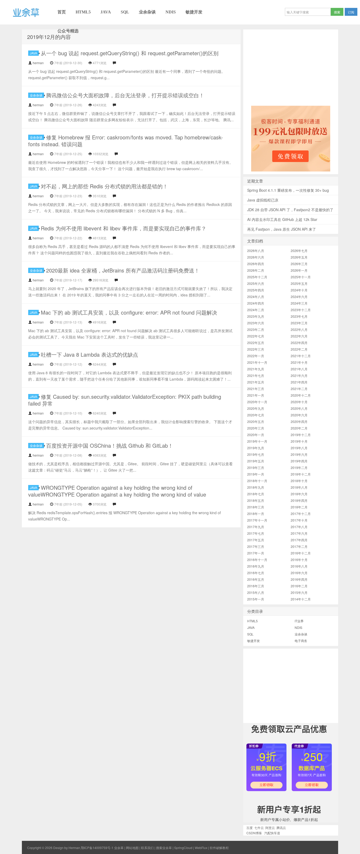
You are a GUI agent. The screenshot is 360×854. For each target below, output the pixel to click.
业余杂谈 (147, 12)
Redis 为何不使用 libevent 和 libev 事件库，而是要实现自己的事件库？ (123, 228)
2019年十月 (299, 441)
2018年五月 (255, 500)
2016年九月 (255, 566)
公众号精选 (68, 31)
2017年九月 (255, 526)
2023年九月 (255, 316)
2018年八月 (299, 487)
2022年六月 (299, 336)
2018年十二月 (301, 474)
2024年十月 (299, 290)
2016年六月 (299, 572)
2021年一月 (255, 395)
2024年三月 (299, 303)
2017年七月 (255, 533)
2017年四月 (299, 540)
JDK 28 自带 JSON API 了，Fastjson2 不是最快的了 (290, 209)
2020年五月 (255, 421)
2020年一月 (255, 434)
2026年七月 (299, 250)
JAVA (105, 12)
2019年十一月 (257, 441)
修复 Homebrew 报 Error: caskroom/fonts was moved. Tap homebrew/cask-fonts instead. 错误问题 (125, 140)
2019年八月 (299, 448)
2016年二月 (299, 586)
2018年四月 (299, 500)
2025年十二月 (257, 277)
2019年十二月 (301, 434)
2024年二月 (255, 309)
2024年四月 (255, 303)
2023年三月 (299, 323)
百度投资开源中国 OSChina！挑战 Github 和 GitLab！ (109, 445)
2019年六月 (299, 454)
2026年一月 (299, 270)
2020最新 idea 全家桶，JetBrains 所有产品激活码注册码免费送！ (123, 270)
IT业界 (299, 621)
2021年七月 (255, 375)
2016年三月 (255, 586)
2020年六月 (299, 415)
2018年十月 (299, 480)
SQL (125, 12)
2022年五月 (255, 342)
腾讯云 (281, 827)
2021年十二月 (301, 355)
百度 (249, 827)
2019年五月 (255, 461)
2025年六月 (255, 283)
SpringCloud (183, 847)
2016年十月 (299, 559)
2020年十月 (299, 402)
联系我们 (147, 847)
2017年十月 (299, 520)
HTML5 (83, 12)
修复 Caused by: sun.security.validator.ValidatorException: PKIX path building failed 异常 (124, 400)
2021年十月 (299, 362)
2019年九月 (255, 448)
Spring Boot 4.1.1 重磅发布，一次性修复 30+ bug (288, 190)
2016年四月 (299, 579)
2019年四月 (299, 461)
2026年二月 (255, 270)
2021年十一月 (257, 362)
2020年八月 (299, 408)
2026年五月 (299, 257)
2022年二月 (299, 349)
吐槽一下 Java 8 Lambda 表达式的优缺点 (89, 354)
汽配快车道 (272, 833)
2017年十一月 (257, 520)
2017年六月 (299, 533)
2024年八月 (255, 296)
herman (38, 62)
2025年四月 (255, 290)
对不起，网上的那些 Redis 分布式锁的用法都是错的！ (104, 186)
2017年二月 (299, 546)
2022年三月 (255, 349)
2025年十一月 (301, 277)
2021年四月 (299, 382)
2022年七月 (255, 336)
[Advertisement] (290, 66)
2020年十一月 (257, 402)
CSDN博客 (254, 833)
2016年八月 (299, 566)
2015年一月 (255, 599)
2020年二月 (299, 428)
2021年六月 (299, 375)
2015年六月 (299, 592)
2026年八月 (255, 250)
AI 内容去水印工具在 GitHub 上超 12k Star (282, 219)
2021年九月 (255, 369)
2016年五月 (255, 579)
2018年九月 (255, 487)
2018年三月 (255, 507)
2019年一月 (255, 474)
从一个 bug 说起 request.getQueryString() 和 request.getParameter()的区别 (129, 53)
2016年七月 (255, 572)
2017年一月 (255, 553)
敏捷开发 (194, 12)
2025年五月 (299, 283)
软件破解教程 (219, 847)
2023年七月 (299, 316)
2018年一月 (255, 513)
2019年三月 (255, 467)
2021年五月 (255, 382)
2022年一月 (255, 355)
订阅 (351, 12)
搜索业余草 (164, 847)
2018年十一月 (257, 480)
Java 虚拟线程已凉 (262, 200)
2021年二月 (299, 388)
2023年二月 (255, 329)
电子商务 (301, 640)
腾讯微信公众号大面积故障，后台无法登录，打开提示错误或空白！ (125, 95)
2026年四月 (255, 263)
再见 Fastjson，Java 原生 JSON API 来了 (281, 229)
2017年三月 (255, 546)
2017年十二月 (301, 513)
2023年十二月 (301, 309)
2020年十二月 (301, 395)
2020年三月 (255, 428)
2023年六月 (255, 323)
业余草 (119, 847)
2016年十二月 (301, 553)
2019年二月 (299, 467)
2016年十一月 (257, 559)
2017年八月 (299, 526)
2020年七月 (255, 415)
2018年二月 (299, 507)
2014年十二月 (301, 599)
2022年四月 (299, 342)
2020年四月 (299, 421)
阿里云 (270, 827)
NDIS (171, 12)
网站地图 (132, 847)
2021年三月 (255, 388)
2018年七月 (255, 494)
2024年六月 (299, 296)
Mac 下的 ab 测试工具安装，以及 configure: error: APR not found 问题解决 (129, 312)
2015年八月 (255, 592)
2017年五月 (255, 540)
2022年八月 (299, 329)
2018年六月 (299, 494)
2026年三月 (299, 263)
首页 (61, 12)
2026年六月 (255, 257)
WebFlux (201, 847)
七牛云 (259, 827)
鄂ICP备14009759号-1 (97, 847)
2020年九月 (255, 408)
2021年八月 (299, 369)
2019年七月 (255, 454)
